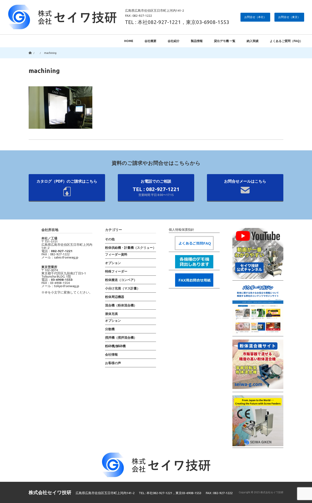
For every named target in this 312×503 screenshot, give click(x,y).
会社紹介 (174, 41)
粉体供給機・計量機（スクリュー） (130, 247)
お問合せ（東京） (289, 16)
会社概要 (150, 41)
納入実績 (253, 41)
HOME (128, 41)
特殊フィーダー (116, 271)
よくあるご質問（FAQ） (286, 41)
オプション (113, 263)
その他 (110, 239)
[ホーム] (30, 48)
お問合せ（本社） (255, 16)
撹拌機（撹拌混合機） (121, 337)
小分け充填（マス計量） (122, 288)
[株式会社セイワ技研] (62, 17)
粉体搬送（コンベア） (121, 280)
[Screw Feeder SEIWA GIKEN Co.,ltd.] (257, 421)
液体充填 (111, 314)
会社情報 (111, 354)
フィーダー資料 (116, 254)
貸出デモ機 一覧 (224, 41)
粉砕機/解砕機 (115, 346)
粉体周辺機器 (114, 297)
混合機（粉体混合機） (121, 305)
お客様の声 (113, 363)
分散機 (110, 329)
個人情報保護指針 (181, 229)
